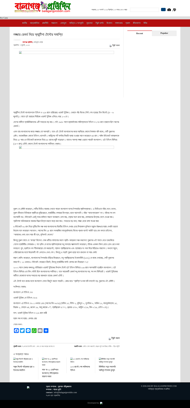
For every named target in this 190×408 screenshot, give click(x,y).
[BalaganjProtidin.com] (43, 11)
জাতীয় (24, 23)
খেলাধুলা (63, 23)
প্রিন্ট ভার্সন (100, 23)
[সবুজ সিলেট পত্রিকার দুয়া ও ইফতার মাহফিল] (23, 360)
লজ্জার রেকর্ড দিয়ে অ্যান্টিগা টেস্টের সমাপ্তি (38, 34)
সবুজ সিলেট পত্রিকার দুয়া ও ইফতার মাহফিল (23, 368)
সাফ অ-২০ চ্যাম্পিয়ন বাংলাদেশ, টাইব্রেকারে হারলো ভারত (50, 373)
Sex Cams (4, 18)
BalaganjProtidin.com (165, 386)
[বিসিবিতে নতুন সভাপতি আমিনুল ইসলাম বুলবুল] (109, 360)
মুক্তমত (90, 23)
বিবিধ (145, 23)
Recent (139, 33)
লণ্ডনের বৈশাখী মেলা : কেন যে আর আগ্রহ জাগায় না (38, 346)
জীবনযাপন (137, 23)
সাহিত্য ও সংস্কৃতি (76, 23)
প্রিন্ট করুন (116, 45)
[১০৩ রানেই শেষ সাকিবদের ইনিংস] (80, 360)
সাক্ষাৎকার (118, 23)
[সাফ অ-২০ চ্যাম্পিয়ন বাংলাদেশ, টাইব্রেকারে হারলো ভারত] (52, 362)
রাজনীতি (45, 23)
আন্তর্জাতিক (34, 23)
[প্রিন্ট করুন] (110, 45)
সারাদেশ (54, 23)
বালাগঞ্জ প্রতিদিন (28, 42)
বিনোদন (109, 23)
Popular (164, 33)
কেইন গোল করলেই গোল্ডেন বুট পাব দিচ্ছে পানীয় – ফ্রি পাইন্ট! (101, 346)
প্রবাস (127, 23)
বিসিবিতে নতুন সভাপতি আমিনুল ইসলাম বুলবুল (107, 368)
